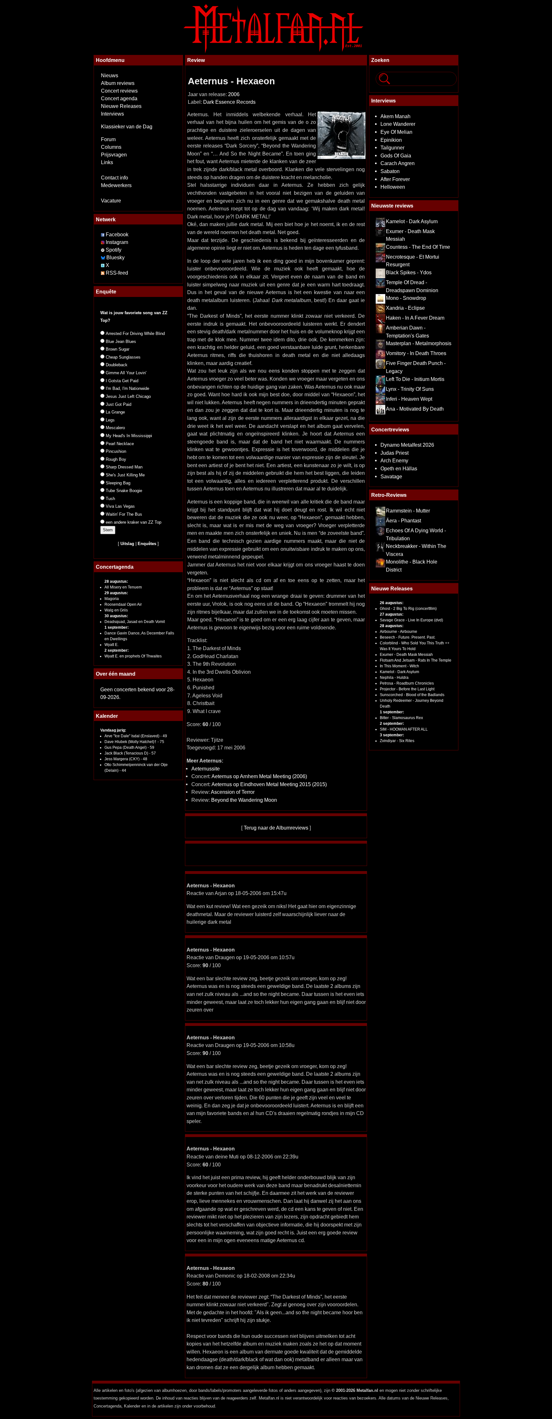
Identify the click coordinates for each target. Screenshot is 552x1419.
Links (107, 162)
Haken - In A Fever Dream (415, 318)
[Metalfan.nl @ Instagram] (103, 242)
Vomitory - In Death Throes (416, 353)
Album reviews (117, 83)
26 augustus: (391, 603)
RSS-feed (117, 273)
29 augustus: (116, 593)
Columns (111, 147)
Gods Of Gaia (395, 155)
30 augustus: (116, 616)
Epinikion (391, 140)
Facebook (117, 234)
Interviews (112, 114)
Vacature (111, 200)
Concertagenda (115, 567)
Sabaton (390, 171)
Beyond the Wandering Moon (244, 800)
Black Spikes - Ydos (409, 272)
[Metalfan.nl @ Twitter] (103, 265)
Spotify (113, 250)
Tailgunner (392, 147)
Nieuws (109, 75)
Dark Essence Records (229, 102)
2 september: (116, 650)
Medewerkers (116, 185)
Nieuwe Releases (121, 106)
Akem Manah (395, 116)
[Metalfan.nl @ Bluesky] (103, 257)
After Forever (395, 179)
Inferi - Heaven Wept (409, 399)
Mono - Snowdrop (406, 298)
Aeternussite (205, 768)
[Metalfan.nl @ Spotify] (103, 250)
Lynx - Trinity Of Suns (410, 389)
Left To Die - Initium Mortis (415, 379)
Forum (108, 139)
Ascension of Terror (233, 792)
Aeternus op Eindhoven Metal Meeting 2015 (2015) (269, 784)
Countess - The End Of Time (418, 247)
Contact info (114, 177)
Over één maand (115, 674)
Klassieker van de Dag (126, 126)
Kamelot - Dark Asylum (412, 221)
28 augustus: (116, 581)
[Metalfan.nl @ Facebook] (102, 234)
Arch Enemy (394, 460)
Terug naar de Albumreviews (276, 828)
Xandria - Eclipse (405, 308)
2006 (234, 94)
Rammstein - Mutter (408, 510)
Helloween (392, 187)
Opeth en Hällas (398, 468)
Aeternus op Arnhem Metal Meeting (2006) (259, 776)
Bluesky (115, 257)
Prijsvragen (114, 154)
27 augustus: (391, 614)
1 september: (116, 627)
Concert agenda (119, 98)
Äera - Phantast (403, 520)
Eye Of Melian (396, 132)
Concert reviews (119, 91)
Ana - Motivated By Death (415, 409)
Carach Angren (397, 163)
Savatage (391, 476)
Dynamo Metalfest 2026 (407, 445)
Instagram (117, 242)
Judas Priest (394, 453)
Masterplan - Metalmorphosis (418, 343)
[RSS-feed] (102, 273)
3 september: (392, 735)
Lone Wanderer (397, 124)
